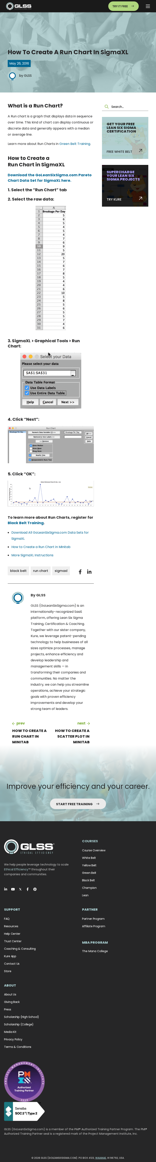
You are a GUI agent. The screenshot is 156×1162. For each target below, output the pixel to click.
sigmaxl (61, 570)
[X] (20, 889)
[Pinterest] (35, 889)
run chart (40, 570)
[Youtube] (13, 889)
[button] (80, 571)
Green (64, 143)
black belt (18, 570)
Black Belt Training (26, 522)
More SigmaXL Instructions (32, 555)
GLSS (28, 75)
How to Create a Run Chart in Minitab (40, 547)
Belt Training (79, 143)
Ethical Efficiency (16, 869)
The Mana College (95, 951)
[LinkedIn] (5, 889)
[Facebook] (27, 889)
